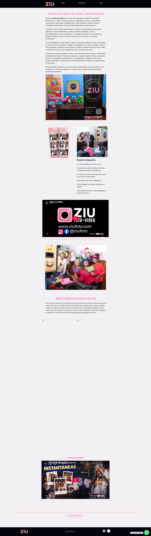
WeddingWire (52, 67)
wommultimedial (80, 531)
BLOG (101, 3)
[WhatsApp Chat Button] (146, 532)
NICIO (63, 3)
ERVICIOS (82, 3)
